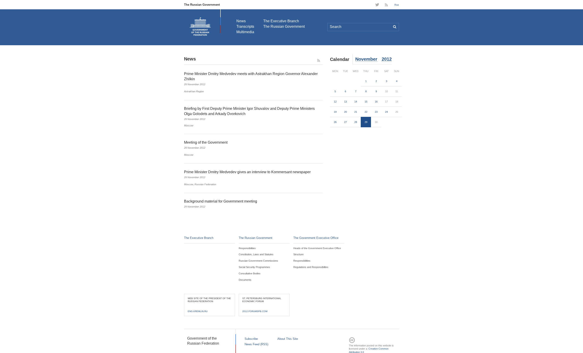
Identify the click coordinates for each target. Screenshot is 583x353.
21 (355, 111)
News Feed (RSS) (256, 344)
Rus (396, 4)
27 (345, 122)
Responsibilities (247, 248)
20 (345, 111)
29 (366, 122)
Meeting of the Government (206, 142)
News (241, 21)
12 (335, 101)
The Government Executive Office (315, 238)
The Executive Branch (281, 21)
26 (335, 122)
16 (376, 101)
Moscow (188, 125)
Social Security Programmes (254, 267)
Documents (245, 279)
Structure (298, 254)
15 (366, 101)
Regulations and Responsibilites (310, 267)
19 (335, 111)
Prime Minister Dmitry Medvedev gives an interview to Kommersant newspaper (247, 172)
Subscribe (251, 338)
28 (355, 122)
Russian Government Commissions (258, 260)
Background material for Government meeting (220, 201)
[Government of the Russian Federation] (200, 26)
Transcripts (245, 26)
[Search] (395, 27)
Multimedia (245, 32)
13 (345, 101)
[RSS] (387, 5)
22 (366, 111)
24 (386, 111)
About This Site (287, 338)
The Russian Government (202, 4)
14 (355, 101)
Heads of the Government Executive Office (317, 248)
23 (376, 111)
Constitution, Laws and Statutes (256, 254)
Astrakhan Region (194, 91)
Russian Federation (205, 184)
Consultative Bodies (250, 273)
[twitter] (377, 5)
